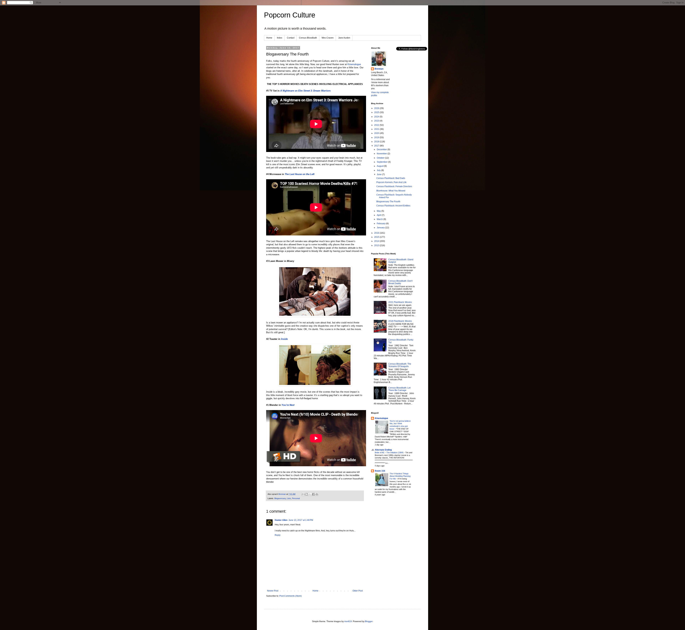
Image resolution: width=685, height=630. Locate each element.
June (379, 174)
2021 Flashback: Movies (400, 302)
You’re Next (287, 405)
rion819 (348, 621)
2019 (377, 137)
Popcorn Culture (289, 15)
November (382, 153)
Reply (277, 535)
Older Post (357, 591)
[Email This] (303, 494)
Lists (289, 498)
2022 (377, 125)
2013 (377, 245)
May (379, 211)
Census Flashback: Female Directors (394, 186)
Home (269, 38)
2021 (377, 129)
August (380, 166)
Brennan (379, 69)
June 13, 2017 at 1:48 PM (300, 520)
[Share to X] (310, 494)
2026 (377, 108)
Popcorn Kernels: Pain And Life (391, 182)
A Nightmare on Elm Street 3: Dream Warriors (305, 90)
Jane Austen (344, 38)
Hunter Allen (281, 520)
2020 (377, 133)
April (379, 215)
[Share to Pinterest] (317, 494)
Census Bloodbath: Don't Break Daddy (400, 282)
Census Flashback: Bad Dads (390, 178)
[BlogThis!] (306, 494)
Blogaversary (280, 498)
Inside (284, 339)
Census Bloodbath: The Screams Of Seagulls (399, 365)
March (380, 219)
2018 (377, 141)
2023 (377, 121)
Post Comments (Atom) (290, 596)
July (379, 170)
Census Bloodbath (308, 38)
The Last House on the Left (299, 174)
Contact (290, 38)
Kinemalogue (354, 64)
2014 (377, 241)
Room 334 (380, 471)
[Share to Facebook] (313, 494)
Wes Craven (328, 38)
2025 (377, 112)
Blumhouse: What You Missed (390, 190)
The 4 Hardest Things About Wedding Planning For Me (400, 476)
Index (279, 38)
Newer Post (272, 591)
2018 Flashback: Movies (400, 321)
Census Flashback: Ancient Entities (393, 205)
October (381, 158)
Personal (296, 498)
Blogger (368, 621)
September (382, 162)
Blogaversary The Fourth (388, 201)
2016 (377, 233)
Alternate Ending (383, 450)
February (381, 223)
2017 (377, 145)
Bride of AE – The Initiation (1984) (389, 452)
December (382, 149)
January (381, 227)
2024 (377, 116)
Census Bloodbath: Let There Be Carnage (399, 389)
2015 (377, 237)
